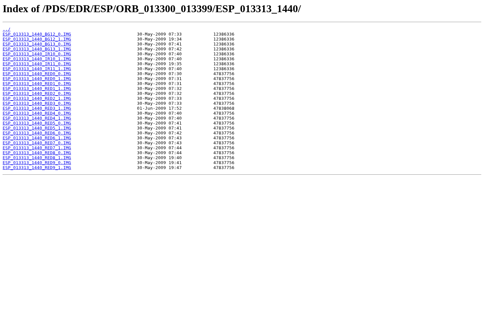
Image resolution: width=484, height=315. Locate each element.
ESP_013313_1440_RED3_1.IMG (37, 108)
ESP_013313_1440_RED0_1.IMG (37, 78)
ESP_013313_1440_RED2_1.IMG (37, 98)
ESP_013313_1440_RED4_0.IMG (37, 113)
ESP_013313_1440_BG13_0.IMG (37, 44)
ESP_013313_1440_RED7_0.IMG (37, 142)
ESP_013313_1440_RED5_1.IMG (37, 128)
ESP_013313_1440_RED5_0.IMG (37, 123)
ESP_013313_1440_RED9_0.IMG (37, 162)
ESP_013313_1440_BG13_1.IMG (37, 48)
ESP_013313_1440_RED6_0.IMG (37, 132)
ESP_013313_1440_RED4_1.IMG (37, 118)
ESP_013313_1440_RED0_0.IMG (37, 73)
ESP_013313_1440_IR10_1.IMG (37, 58)
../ (7, 29)
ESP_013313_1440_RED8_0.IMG (37, 152)
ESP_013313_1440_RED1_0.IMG (37, 83)
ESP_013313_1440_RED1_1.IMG (37, 88)
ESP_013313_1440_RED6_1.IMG (37, 137)
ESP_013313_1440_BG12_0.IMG (37, 34)
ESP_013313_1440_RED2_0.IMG (37, 93)
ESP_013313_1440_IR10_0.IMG (37, 53)
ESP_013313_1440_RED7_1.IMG (37, 147)
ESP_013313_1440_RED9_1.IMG (37, 167)
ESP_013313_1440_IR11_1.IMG (37, 68)
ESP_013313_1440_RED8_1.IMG (37, 157)
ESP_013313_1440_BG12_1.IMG (37, 39)
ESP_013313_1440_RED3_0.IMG (37, 103)
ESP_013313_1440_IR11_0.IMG (37, 63)
